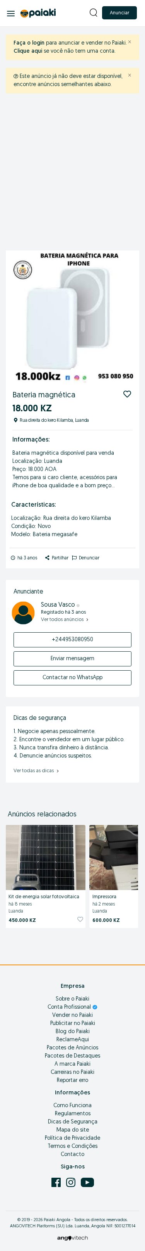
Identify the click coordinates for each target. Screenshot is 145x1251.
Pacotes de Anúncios (72, 1048)
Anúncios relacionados (42, 814)
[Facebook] (56, 1182)
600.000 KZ (106, 920)
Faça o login (29, 43)
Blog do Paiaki (73, 1032)
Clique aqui (28, 51)
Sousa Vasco (59, 605)
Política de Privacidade (72, 1138)
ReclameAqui (72, 1040)
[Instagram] (71, 1182)
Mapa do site (72, 1130)
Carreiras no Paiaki (72, 1072)
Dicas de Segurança (72, 1122)
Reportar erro (72, 1081)
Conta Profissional (70, 1007)
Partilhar (59, 558)
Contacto (72, 1155)
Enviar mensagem (72, 659)
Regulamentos (72, 1114)
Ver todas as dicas (34, 770)
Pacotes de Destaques (72, 1056)
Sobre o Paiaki (72, 999)
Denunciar (88, 558)
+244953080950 (72, 640)
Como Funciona (72, 1106)
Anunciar (119, 13)
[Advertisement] (72, 174)
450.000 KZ (22, 920)
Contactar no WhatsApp (72, 678)
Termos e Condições (72, 1146)
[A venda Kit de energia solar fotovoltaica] (45, 856)
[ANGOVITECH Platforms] (72, 1238)
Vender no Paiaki (72, 1015)
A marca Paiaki (72, 1064)
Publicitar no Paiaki (72, 1024)
